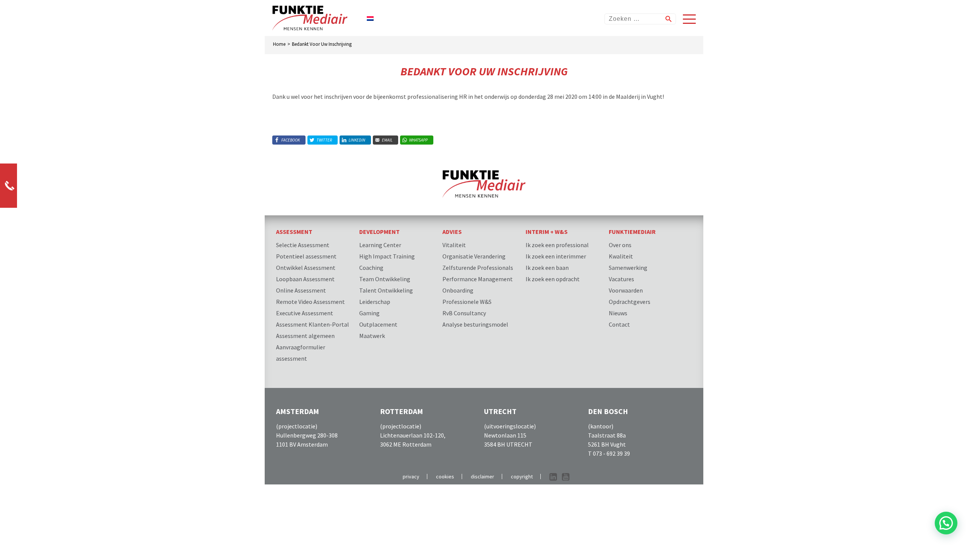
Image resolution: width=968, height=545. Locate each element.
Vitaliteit (454, 245)
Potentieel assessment (306, 256)
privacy (411, 476)
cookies (445, 476)
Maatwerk (372, 335)
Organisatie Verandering (474, 256)
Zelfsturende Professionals (477, 267)
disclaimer (482, 476)
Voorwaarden (626, 290)
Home (279, 44)
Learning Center (380, 245)
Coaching (371, 267)
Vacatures (621, 279)
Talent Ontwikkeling (386, 290)
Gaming (369, 313)
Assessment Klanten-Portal (312, 324)
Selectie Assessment (302, 245)
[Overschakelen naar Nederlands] (370, 18)
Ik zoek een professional (557, 245)
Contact (619, 324)
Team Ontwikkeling (384, 279)
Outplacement (378, 324)
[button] (946, 523)
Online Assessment (301, 290)
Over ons (620, 245)
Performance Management (477, 279)
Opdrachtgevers (629, 301)
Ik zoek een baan (547, 267)
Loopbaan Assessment (305, 279)
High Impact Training (387, 256)
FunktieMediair (632, 231)
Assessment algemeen (305, 335)
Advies (452, 231)
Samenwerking (628, 267)
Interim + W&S (547, 231)
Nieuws (618, 313)
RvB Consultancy (464, 313)
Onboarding (457, 290)
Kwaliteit (621, 256)
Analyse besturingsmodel (475, 324)
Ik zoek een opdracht (553, 279)
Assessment (294, 231)
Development (379, 231)
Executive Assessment (304, 313)
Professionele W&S (467, 301)
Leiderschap (374, 301)
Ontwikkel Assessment (305, 267)
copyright (522, 476)
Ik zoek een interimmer (556, 256)
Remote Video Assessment (310, 301)
